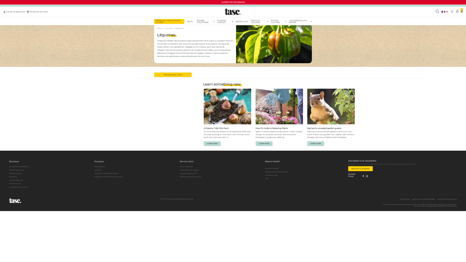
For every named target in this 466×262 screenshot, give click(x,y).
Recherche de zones (39, 11)
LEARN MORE (212, 143)
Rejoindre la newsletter (360, 169)
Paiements (405, 199)
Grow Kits (168, 28)
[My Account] (305, 165)
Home (159, 28)
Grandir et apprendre (15, 11)
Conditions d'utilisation (447, 199)
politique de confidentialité (423, 199)
